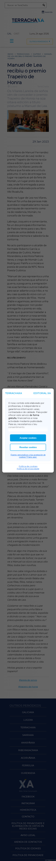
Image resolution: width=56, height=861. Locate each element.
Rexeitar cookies (28, 447)
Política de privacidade (28, 468)
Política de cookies (28, 466)
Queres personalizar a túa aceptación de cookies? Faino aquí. (28, 456)
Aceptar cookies (28, 438)
